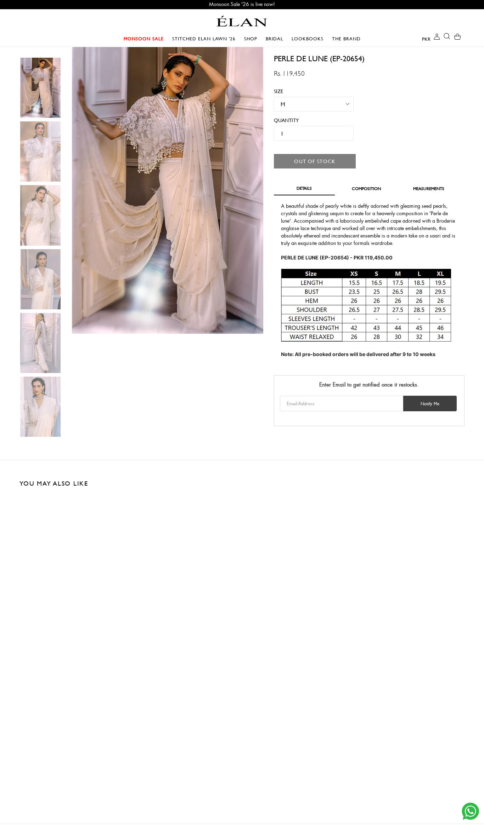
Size (278, 91)
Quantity (283, 120)
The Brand (346, 38)
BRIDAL (276, 38)
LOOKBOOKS (309, 38)
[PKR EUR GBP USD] (421, 38)
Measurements (428, 188)
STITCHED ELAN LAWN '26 (204, 38)
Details (304, 188)
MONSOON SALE (145, 38)
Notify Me (430, 403)
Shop (252, 38)
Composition (366, 188)
